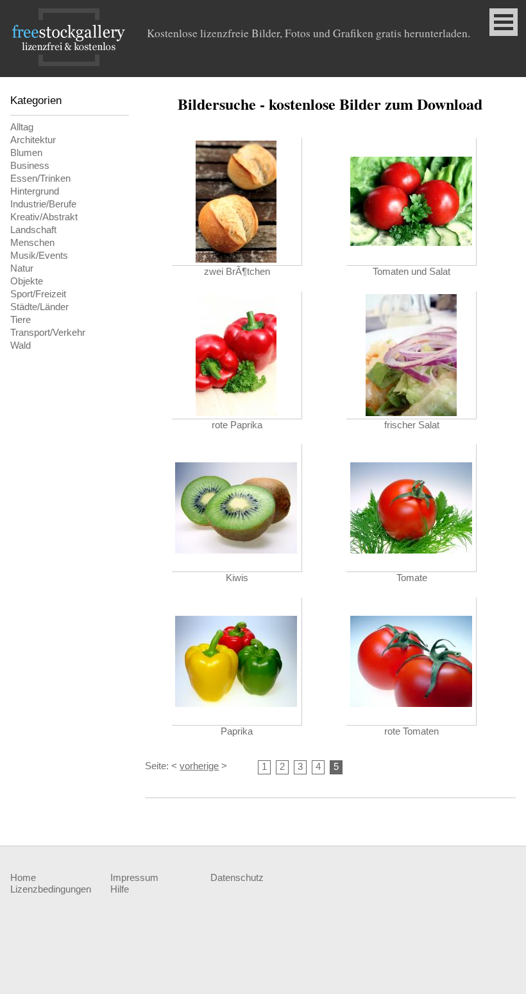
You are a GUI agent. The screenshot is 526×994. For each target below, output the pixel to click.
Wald (20, 345)
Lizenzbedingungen (50, 889)
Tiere (20, 320)
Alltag (21, 127)
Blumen (26, 153)
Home (23, 878)
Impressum (134, 878)
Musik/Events (39, 255)
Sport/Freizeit (38, 294)
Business (29, 166)
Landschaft (33, 230)
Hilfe (119, 889)
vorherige (199, 766)
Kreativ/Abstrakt (44, 217)
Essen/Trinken (40, 178)
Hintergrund (34, 191)
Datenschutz (237, 878)
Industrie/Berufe (43, 204)
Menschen (32, 243)
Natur (21, 268)
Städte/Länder (39, 307)
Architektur (33, 140)
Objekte (26, 281)
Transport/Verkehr (47, 332)
